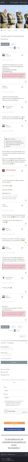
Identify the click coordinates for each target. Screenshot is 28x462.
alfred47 (4, 86)
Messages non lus (5, 375)
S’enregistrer (10, 343)
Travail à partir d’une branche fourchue (12, 37)
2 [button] (16, 48)
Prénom (6, 394)
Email (5, 387)
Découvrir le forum (5, 369)
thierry (4, 205)
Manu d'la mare (9, 106)
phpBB (8, 458)
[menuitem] (2, 2)
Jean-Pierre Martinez (10, 170)
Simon (7, 54)
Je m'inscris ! (14, 423)
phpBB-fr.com (10, 460)
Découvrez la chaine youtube (9, 198)
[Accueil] (6, 11)
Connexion (3, 343)
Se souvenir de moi (6, 358)
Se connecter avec (14, 429)
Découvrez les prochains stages (9, 196)
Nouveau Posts (4, 372)
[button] (19, 48)
